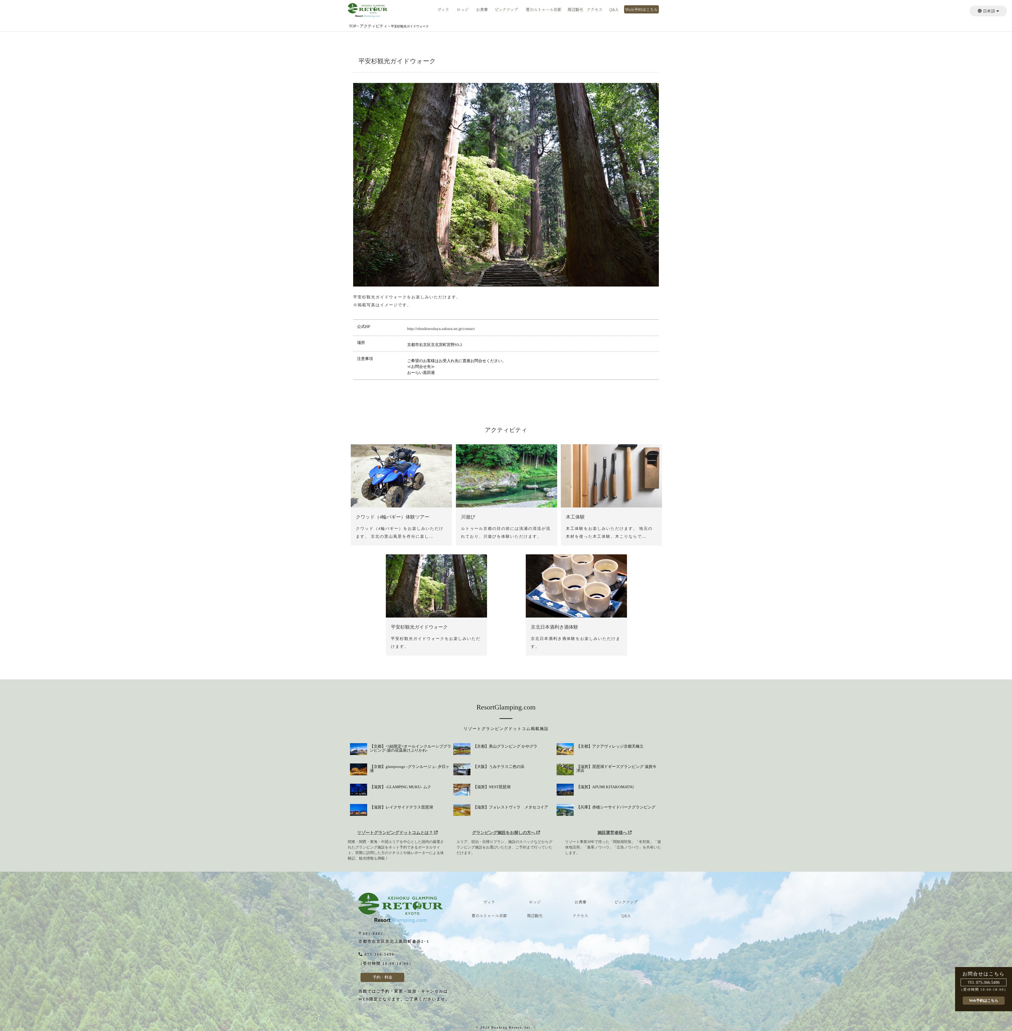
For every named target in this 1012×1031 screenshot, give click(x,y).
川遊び (468, 517)
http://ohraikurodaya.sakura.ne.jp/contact (441, 329)
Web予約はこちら (641, 9)
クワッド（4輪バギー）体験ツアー (392, 517)
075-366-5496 (988, 982)
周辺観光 (575, 9)
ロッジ (463, 9)
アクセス (594, 9)
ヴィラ (443, 9)
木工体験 (575, 517)
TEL (971, 982)
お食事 (482, 9)
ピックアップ (506, 9)
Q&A (613, 9)
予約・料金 (382, 977)
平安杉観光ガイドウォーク (419, 627)
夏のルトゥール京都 (543, 9)
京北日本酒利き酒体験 (554, 627)
